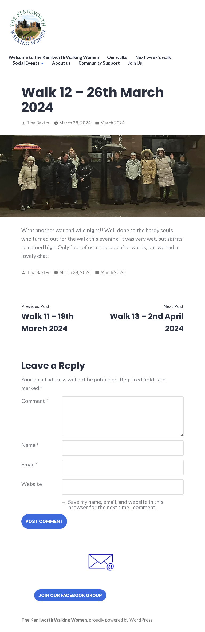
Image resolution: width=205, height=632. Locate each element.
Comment (34, 400)
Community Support (99, 63)
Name (30, 445)
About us (61, 63)
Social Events (26, 63)
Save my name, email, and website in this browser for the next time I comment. (115, 504)
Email (29, 464)
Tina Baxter (38, 123)
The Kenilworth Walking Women (54, 620)
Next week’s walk (153, 57)
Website (31, 484)
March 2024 (112, 123)
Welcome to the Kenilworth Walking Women (54, 57)
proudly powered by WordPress (121, 620)
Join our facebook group (70, 595)
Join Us (135, 63)
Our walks (117, 57)
